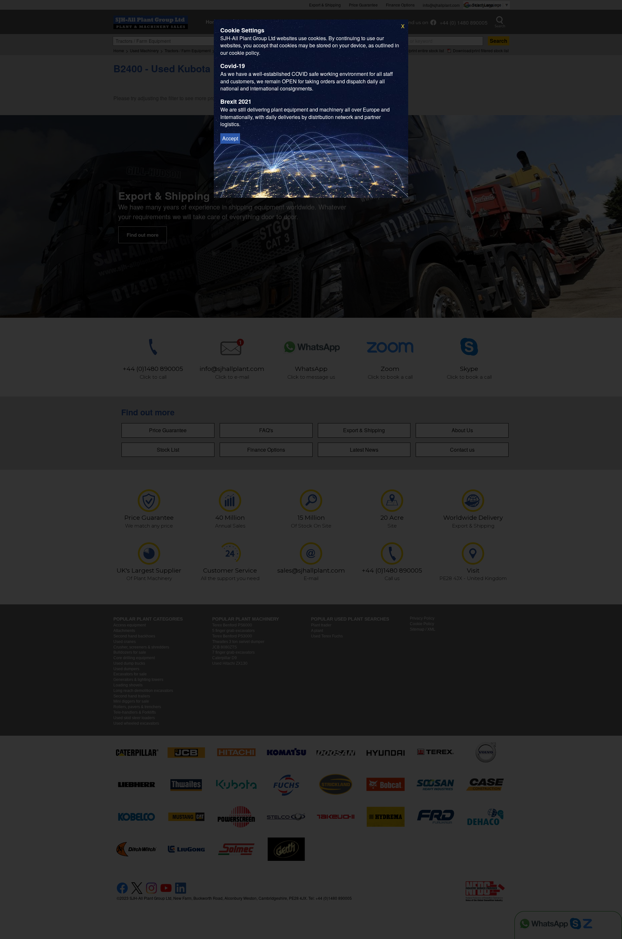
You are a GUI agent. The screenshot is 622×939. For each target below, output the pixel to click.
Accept (230, 138)
